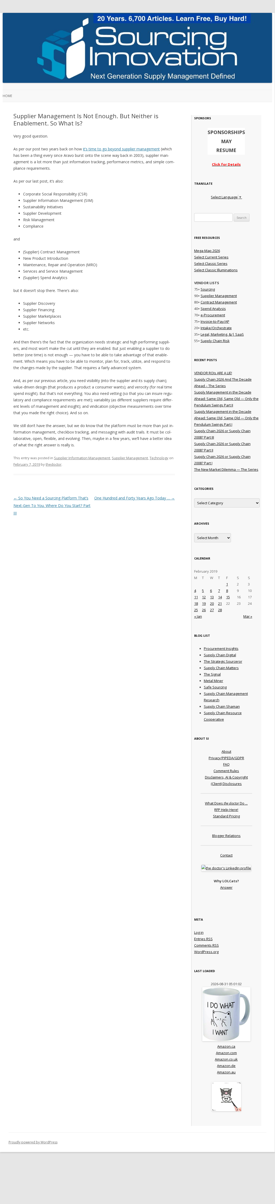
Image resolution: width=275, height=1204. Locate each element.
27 (212, 609)
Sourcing (208, 289)
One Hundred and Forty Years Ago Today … (134, 498)
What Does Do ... (226, 803)
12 (204, 597)
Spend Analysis (213, 308)
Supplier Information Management (82, 457)
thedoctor (53, 464)
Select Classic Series (210, 263)
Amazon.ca (226, 1046)
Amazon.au (226, 1072)
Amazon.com (226, 1052)
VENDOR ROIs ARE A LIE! (213, 373)
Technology (159, 457)
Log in (199, 932)
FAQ (226, 764)
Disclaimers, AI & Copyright (226, 777)
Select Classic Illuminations (216, 270)
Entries (203, 938)
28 (220, 609)
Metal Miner (213, 680)
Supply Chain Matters (221, 667)
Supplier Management (130, 457)
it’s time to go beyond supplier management (121, 148)
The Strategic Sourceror (223, 661)
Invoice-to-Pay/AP (215, 321)
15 (228, 597)
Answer (226, 887)
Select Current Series (211, 257)
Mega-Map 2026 (207, 250)
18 (196, 603)
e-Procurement (213, 315)
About (226, 751)
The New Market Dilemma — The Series (226, 469)
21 (220, 603)
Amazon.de (226, 1065)
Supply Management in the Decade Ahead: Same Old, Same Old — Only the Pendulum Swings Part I (226, 418)
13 (212, 597)
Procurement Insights (221, 648)
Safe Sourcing (215, 687)
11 (196, 597)
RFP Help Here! (226, 809)
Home (7, 96)
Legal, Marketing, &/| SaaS (222, 334)
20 (212, 603)
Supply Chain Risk (215, 340)
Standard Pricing (226, 816)
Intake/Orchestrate (216, 327)
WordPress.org (206, 951)
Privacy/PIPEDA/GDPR (226, 757)
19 (204, 603)
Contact (226, 855)
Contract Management (219, 302)
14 (220, 597)
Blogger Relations (226, 835)
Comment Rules (226, 770)
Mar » (247, 616)
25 (196, 609)
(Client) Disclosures (226, 783)
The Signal (212, 674)
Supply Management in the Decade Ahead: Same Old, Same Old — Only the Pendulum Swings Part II (226, 398)
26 (204, 609)
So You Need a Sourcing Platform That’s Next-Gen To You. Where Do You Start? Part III (52, 505)
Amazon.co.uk (226, 1059)
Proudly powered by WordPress (33, 1142)
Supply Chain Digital (220, 655)
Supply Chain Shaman (222, 706)
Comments (206, 945)
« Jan (198, 616)
